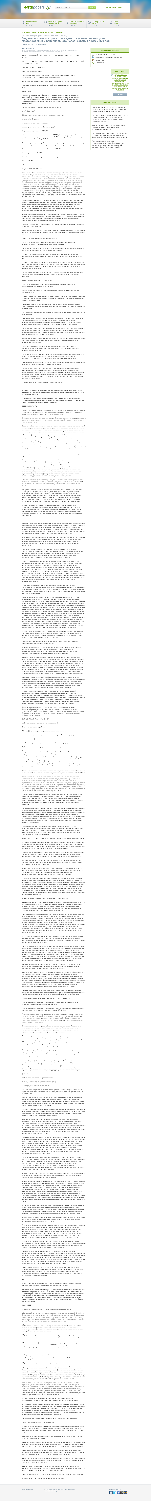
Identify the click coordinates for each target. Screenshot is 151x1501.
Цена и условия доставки (114, 7)
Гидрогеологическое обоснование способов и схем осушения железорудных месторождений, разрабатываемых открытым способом (109, 109)
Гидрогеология (58, 33)
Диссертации (26, 33)
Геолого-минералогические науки (42, 33)
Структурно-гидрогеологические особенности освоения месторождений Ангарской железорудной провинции (108, 127)
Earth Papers (37, 7)
